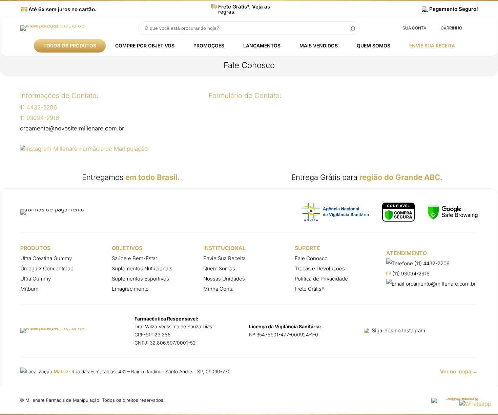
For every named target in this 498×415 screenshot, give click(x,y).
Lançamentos (262, 45)
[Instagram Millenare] (84, 148)
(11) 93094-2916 (410, 273)
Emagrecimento (130, 289)
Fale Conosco (311, 258)
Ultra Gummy (35, 278)
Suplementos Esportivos (140, 278)
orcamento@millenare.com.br (440, 284)
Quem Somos (373, 45)
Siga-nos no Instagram (398, 330)
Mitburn (29, 289)
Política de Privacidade (321, 278)
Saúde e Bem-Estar (134, 258)
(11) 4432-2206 (431, 263)
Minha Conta (218, 289)
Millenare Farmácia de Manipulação (62, 400)
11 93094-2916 (39, 118)
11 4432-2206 (38, 107)
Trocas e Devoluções (320, 268)
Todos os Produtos (69, 45)
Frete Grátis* (309, 289)
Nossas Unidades (224, 278)
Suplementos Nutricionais (142, 268)
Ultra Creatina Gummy (46, 258)
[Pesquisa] (352, 28)
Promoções (208, 45)
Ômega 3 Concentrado (47, 268)
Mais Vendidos (318, 45)
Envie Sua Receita (432, 45)
